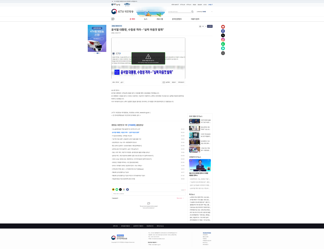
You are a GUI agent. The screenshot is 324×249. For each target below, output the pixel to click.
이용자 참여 (195, 19)
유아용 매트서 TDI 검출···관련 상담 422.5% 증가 (200, 200)
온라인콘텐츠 (177, 19)
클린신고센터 (205, 236)
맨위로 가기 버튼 (223, 53)
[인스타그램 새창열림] (223, 40)
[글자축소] (205, 26)
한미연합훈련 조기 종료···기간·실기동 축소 (200, 220)
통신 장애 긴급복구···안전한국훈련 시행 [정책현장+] (127, 146)
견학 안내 (115, 226)
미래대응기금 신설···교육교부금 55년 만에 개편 (200, 210)
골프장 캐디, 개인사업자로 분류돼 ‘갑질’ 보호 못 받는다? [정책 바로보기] (132, 156)
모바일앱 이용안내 (125, 226)
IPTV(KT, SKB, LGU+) (204, 11)
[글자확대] (203, 26)
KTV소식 (189, 4)
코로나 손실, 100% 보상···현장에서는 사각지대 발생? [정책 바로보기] (132, 159)
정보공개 (200, 4)
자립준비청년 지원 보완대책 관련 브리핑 (123, 179)
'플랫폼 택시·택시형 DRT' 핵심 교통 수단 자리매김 (200, 205)
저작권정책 (205, 234)
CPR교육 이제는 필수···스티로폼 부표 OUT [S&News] (128, 169)
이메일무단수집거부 (207, 240)
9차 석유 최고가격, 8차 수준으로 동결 (200, 212)
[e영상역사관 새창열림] (115, 4)
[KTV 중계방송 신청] (97, 38)
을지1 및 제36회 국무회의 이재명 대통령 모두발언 (200, 185)
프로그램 (160, 19)
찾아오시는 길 (160, 226)
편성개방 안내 (150, 226)
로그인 (205, 4)
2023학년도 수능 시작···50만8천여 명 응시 (124, 142)
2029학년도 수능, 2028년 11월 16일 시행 (200, 179)
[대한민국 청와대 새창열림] (127, 4)
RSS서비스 (205, 242)
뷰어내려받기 (205, 244)
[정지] (99, 53)
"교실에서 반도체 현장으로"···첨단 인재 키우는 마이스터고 (200, 182)
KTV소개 (182, 4)
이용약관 (205, 238)
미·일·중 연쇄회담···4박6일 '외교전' (122, 136)
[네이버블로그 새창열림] (223, 44)
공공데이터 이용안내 (138, 226)
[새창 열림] (200, 26)
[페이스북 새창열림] (223, 31)
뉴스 (145, 19)
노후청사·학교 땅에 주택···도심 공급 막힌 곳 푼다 (200, 197)
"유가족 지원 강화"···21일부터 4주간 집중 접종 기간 (126, 139)
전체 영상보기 (181, 82)
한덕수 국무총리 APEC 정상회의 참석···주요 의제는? (127, 166)
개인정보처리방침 (207, 233)
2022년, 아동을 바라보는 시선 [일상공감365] (125, 162)
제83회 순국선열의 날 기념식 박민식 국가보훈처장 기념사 (128, 175)
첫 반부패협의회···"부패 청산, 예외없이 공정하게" (200, 215)
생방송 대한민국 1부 (117, 26)
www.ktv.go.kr (145, 112)
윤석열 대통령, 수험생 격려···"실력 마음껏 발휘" (125, 132)
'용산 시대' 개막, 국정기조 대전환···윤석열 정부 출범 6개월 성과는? (131, 152)
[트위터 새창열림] (223, 35)
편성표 (194, 4)
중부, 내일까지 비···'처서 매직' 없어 (199, 217)
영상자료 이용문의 (152, 242)
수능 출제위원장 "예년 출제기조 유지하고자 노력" (126, 129)
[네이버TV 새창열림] (223, 48)
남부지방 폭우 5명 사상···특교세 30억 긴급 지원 (200, 188)
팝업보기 (174, 82)
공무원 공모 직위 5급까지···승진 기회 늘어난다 (125, 149)
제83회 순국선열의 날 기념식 (120, 172)
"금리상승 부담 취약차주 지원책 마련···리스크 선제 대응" (200, 207)
